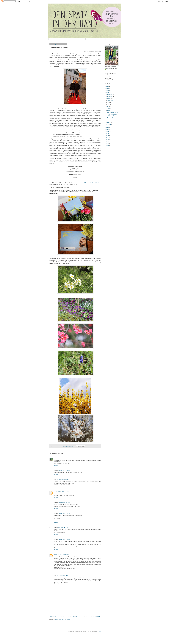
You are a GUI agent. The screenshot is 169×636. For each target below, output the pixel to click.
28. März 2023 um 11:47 (63, 491)
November (110, 96)
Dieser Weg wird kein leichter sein (112, 115)
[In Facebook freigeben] (82, 446)
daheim (51, 39)
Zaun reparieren (111, 118)
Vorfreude (109, 120)
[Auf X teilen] (80, 446)
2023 (107, 92)
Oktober (109, 98)
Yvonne (55, 554)
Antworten (56, 465)
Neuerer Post (53, 616)
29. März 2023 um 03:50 (64, 539)
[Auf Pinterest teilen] (84, 446)
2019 (107, 133)
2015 (107, 141)
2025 (107, 88)
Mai (108, 106)
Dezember (110, 94)
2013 (107, 145)
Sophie (55, 491)
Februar (109, 122)
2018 (107, 135)
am (54, 458)
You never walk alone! (112, 112)
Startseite (75, 616)
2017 (107, 137)
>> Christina (58, 39)
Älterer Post (97, 616)
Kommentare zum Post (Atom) (62, 619)
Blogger (99, 631)
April (108, 108)
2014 (107, 143)
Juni (108, 104)
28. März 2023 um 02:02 (61, 458)
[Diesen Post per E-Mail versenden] (77, 446)
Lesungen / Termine (91, 39)
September (110, 100)
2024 (107, 90)
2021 (107, 129)
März (108, 110)
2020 (107, 131)
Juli (108, 102)
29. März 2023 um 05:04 (64, 554)
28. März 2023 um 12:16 (64, 502)
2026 (107, 86)
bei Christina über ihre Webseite (91, 183)
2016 (107, 139)
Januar (109, 124)
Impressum (109, 39)
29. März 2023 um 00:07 (64, 527)
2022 (107, 127)
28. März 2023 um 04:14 (64, 470)
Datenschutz (101, 39)
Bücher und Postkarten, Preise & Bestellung (74, 39)
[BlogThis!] (79, 446)
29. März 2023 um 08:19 (62, 575)
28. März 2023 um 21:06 (64, 513)
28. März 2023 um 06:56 (63, 479)
